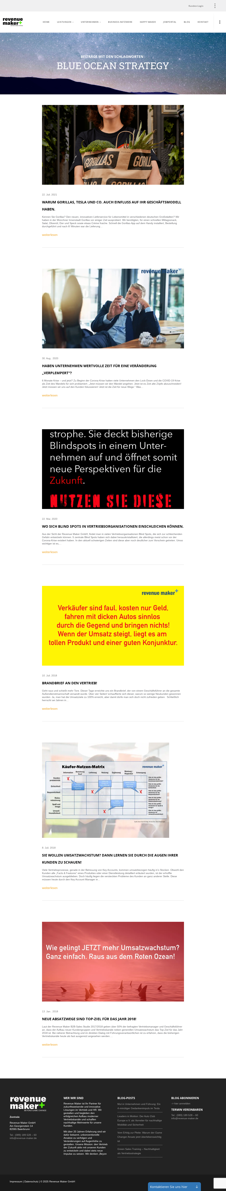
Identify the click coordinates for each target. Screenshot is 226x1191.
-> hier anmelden (180, 1103)
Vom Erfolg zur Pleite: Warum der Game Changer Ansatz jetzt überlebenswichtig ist (139, 1136)
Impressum (16, 1181)
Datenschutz (31, 1181)
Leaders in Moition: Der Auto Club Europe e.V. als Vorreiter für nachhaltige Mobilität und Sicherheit (139, 1120)
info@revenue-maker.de (23, 1138)
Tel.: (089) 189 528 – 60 (23, 1134)
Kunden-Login (196, 5)
